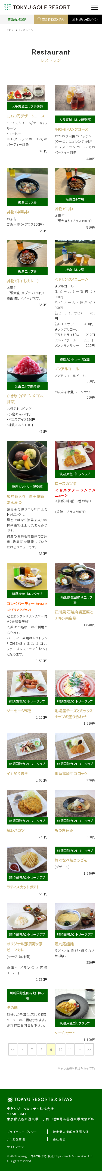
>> (89, 1049)
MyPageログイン (87, 19)
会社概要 (59, 1139)
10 (61, 1049)
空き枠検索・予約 (53, 19)
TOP (10, 30)
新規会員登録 (17, 19)
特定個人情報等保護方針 (71, 1131)
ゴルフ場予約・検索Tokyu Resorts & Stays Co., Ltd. (62, 1156)
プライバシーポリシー (22, 1131)
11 (70, 1049)
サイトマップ (15, 1147)
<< (13, 1049)
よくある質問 (16, 1139)
